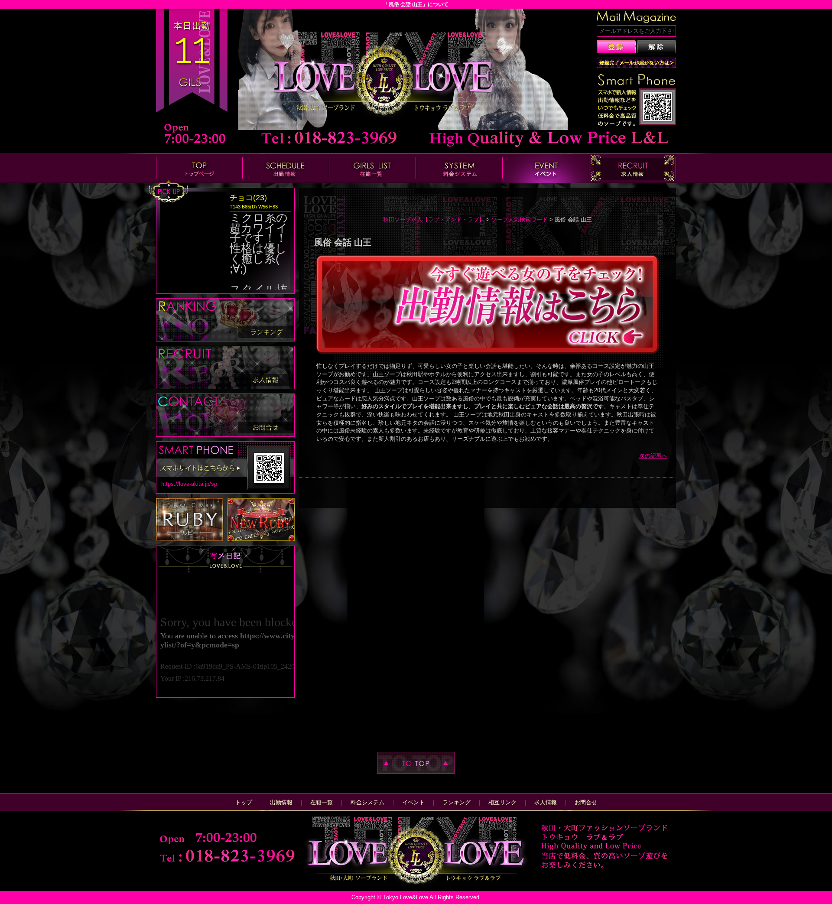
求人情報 (545, 802)
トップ (243, 802)
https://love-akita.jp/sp (189, 484)
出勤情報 (281, 802)
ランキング (456, 802)
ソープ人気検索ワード (519, 219)
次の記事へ (653, 455)
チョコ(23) (248, 197)
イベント (413, 802)
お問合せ (586, 802)
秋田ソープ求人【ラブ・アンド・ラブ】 (433, 219)
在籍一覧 (321, 802)
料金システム (367, 802)
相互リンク (502, 802)
